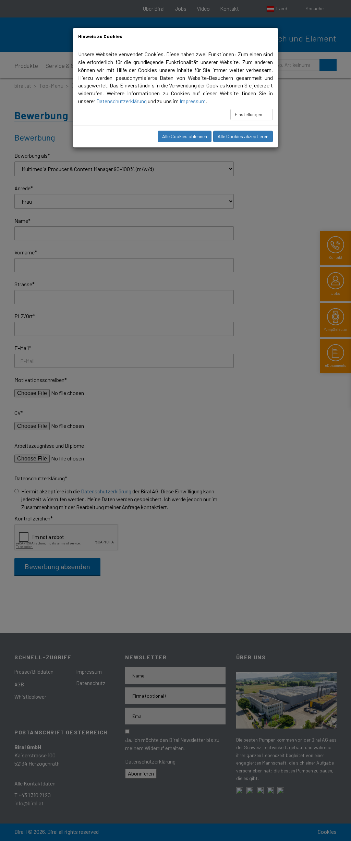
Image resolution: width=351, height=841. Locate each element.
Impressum (193, 101)
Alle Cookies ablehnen (184, 136)
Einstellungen (249, 114)
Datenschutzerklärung (121, 101)
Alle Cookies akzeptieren (243, 136)
